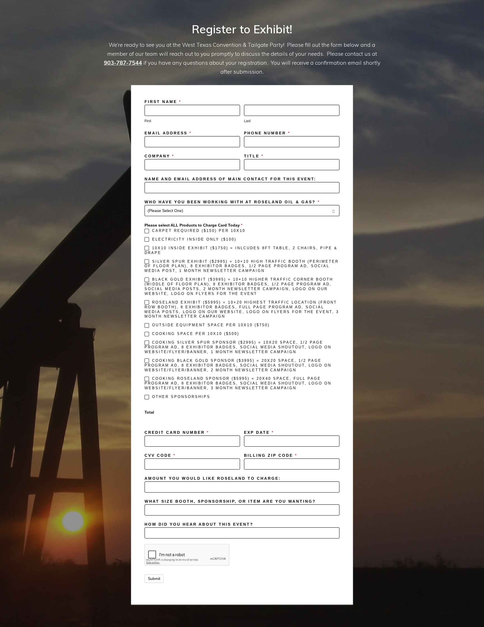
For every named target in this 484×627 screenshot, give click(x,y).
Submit (154, 578)
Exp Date (259, 432)
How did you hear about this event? (199, 524)
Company (159, 156)
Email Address (168, 133)
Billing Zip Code (270, 455)
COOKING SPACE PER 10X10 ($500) (194, 334)
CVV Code (160, 455)
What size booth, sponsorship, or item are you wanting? (230, 501)
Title (254, 156)
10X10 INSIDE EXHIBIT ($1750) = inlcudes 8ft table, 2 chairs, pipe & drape (241, 250)
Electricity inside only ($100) (193, 239)
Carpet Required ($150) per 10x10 (197, 231)
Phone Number (267, 133)
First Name (163, 101)
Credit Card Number (177, 432)
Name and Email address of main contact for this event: (230, 179)
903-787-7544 (123, 62)
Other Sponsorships (180, 397)
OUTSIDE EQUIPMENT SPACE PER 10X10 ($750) (210, 325)
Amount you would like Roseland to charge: (213, 478)
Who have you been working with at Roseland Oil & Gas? (232, 202)
